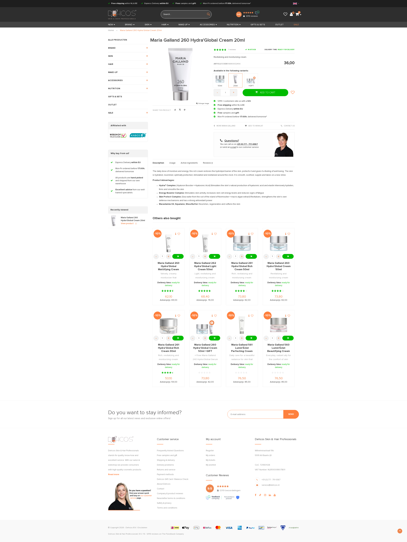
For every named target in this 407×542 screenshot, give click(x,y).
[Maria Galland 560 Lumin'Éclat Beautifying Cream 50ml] (278, 325)
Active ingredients (189, 163)
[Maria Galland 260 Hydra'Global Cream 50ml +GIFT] (205, 325)
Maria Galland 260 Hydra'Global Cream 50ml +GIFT (205, 347)
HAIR (164, 25)
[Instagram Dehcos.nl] (265, 495)
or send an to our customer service (239, 147)
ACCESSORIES (207, 25)
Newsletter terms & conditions (171, 498)
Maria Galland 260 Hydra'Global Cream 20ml (141, 30)
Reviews (208, 163)
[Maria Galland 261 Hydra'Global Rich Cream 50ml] (241, 243)
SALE (296, 25)
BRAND (128, 25)
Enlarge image (203, 103)
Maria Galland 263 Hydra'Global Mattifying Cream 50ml (168, 266)
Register (210, 451)
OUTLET (279, 25)
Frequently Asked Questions (170, 451)
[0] (297, 14)
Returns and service (166, 470)
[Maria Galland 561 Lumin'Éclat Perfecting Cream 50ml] (241, 325)
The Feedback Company (173, 534)
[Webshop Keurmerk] (118, 135)
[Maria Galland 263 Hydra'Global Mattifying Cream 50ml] (168, 243)
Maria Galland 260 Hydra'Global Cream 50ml (279, 266)
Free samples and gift (167, 455)
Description (158, 163)
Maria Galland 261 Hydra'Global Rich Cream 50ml (241, 266)
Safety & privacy (164, 503)
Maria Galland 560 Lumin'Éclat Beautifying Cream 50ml (278, 348)
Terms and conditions (167, 508)
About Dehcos (163, 484)
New (110, 25)
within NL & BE (124, 3)
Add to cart (267, 92)
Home (111, 30)
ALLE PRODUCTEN (117, 40)
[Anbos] (138, 135)
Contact (160, 489)
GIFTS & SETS (258, 25)
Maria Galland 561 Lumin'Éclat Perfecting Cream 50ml (242, 348)
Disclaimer (142, 528)
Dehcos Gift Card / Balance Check (172, 479)
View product (127, 224)
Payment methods (165, 474)
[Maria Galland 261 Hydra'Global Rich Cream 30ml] (168, 325)
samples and (186, 3)
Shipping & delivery (166, 460)
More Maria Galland (225, 126)
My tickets (210, 460)
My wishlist (211, 465)
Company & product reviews (170, 494)
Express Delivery (156, 3)
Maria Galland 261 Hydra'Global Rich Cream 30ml (168, 347)
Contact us (289, 126)
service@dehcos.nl (270, 485)
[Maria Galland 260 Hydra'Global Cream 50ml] (278, 243)
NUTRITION (232, 25)
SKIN (147, 25)
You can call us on (239, 144)
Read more (113, 474)
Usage (172, 163)
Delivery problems (165, 465)
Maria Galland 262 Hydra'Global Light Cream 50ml (205, 266)
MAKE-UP (183, 25)
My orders (210, 455)
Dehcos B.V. (131, 528)
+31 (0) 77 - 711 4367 (271, 480)
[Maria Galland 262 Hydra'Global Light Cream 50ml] (205, 243)
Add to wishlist (255, 126)
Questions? (231, 140)
